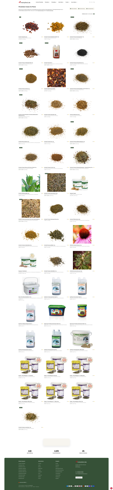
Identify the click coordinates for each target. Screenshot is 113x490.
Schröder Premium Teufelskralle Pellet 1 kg (26, 62)
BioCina (39, 466)
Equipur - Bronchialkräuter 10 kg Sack (50, 375)
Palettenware (58, 476)
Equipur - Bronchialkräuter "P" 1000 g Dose (51, 401)
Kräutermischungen (41, 10)
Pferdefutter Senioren (22, 466)
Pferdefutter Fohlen (22, 465)
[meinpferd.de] (84, 462)
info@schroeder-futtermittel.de (82, 473)
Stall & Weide (60, 2)
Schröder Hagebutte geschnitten (49, 88)
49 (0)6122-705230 (80, 471)
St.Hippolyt (40, 471)
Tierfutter (67, 2)
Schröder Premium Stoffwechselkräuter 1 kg (77, 141)
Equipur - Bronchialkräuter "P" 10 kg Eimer (26, 375)
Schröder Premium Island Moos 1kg (50, 114)
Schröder (39, 463)
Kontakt (57, 463)
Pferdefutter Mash (21, 478)
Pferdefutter (47, 2)
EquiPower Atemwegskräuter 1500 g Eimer (77, 349)
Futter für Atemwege (50, 10)
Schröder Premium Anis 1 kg (49, 141)
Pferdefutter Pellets (21, 476)
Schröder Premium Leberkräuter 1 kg (25, 427)
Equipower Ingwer (73, 193)
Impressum (37, 486)
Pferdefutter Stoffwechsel (22, 471)
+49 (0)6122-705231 (80, 472)
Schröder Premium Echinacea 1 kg (75, 245)
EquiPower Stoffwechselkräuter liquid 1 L (25, 323)
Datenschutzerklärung (22, 486)
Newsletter (57, 465)
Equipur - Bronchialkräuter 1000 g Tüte (76, 401)
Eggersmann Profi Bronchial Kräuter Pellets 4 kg (52, 323)
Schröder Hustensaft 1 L (48, 62)
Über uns (57, 466)
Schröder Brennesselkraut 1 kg (24, 141)
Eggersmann (40, 468)
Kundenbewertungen (59, 471)
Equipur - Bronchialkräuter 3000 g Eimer (25, 401)
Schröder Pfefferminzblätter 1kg (24, 193)
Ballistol (39, 476)
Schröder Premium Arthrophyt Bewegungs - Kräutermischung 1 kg (81, 167)
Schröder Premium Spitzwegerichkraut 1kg (51, 219)
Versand (34, 486)
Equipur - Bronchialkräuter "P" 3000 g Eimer (77, 375)
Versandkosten (58, 473)
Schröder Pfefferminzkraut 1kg (75, 219)
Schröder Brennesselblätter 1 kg (49, 245)
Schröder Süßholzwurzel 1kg (75, 114)
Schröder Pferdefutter (39, 2)
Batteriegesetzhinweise (59, 468)
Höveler (39, 478)
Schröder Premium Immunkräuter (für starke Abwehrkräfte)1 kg (29, 219)
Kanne (39, 473)
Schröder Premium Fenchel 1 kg (49, 167)
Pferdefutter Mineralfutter (22, 473)
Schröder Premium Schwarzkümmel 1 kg (76, 62)
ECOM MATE (31, 485)
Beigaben (57, 478)
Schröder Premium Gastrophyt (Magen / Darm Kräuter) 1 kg (80, 88)
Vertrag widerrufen (79, 477)
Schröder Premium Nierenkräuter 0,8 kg (50, 193)
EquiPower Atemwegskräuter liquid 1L (50, 349)
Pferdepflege (54, 2)
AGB (31, 486)
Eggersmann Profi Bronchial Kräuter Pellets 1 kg (78, 323)
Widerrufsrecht (28, 486)
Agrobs (39, 465)
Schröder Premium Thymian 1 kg (24, 88)
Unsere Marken (73, 2)
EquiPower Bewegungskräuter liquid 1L (25, 349)
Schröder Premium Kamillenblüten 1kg (25, 245)
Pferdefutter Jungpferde (22, 468)
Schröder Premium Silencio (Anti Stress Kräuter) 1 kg (27, 167)
